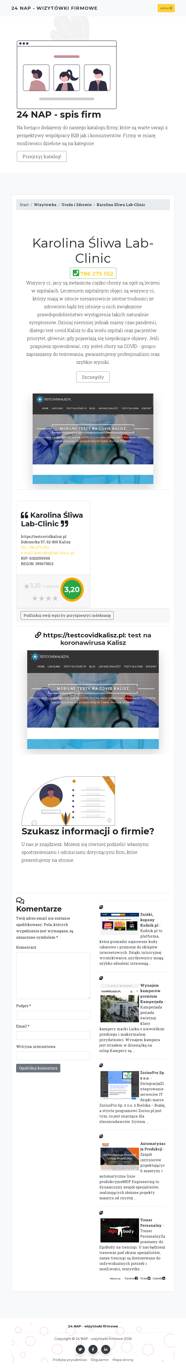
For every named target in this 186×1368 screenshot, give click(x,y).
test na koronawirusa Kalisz (105, 639)
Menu (164, 8)
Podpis (23, 1005)
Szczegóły (93, 377)
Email (22, 1026)
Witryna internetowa (35, 1046)
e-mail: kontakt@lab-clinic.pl (47, 552)
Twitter (144, 1278)
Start (24, 204)
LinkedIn (157, 1278)
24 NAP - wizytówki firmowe (54, 8)
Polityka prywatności (70, 1360)
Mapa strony (123, 1360)
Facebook (130, 1278)
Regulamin (100, 1360)
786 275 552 (96, 273)
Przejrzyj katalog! (41, 156)
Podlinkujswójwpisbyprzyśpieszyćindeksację (67, 615)
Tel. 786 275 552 (35, 547)
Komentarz (26, 947)
